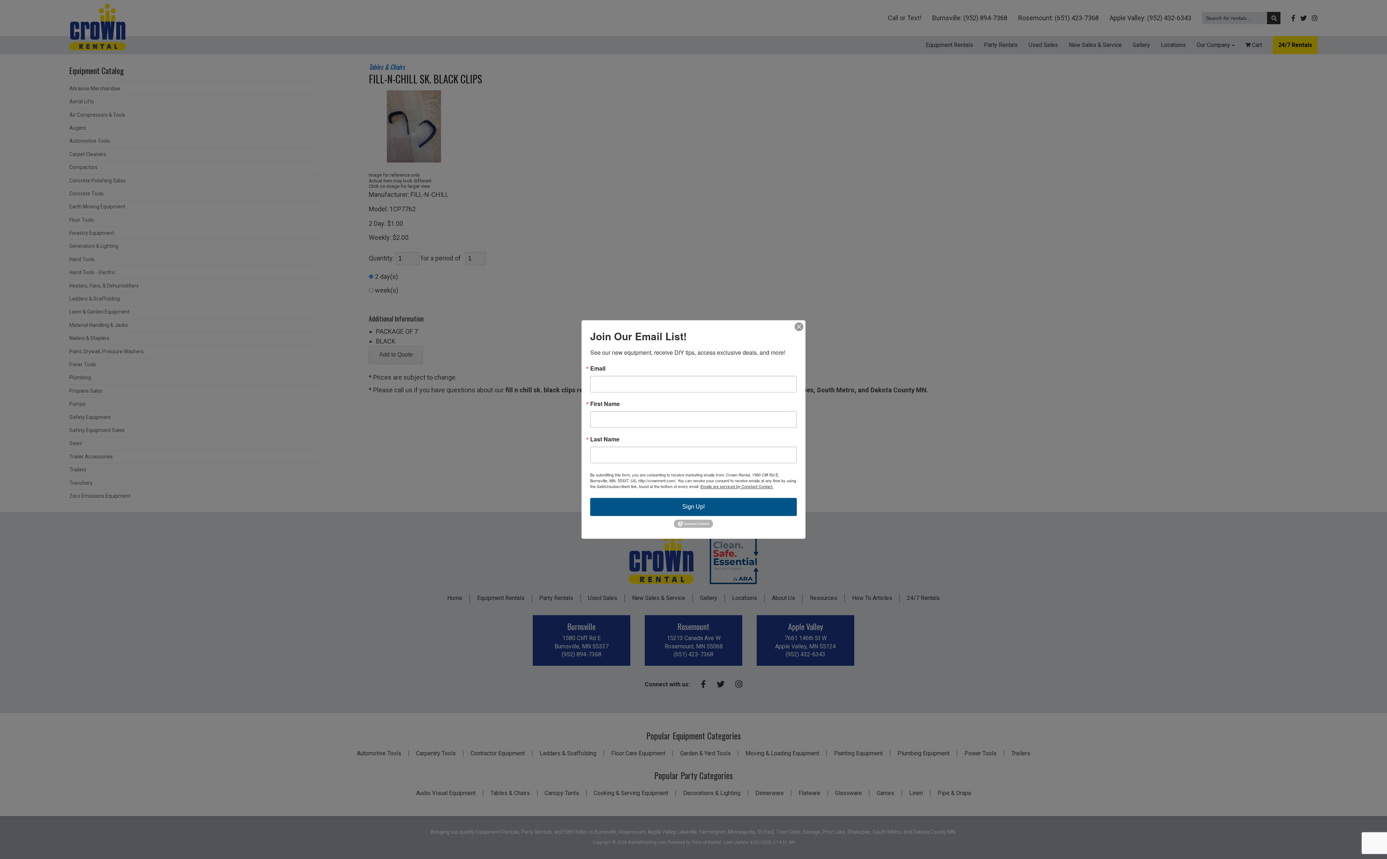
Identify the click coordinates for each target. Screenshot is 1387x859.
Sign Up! (693, 507)
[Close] (799, 326)
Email (597, 368)
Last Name (604, 439)
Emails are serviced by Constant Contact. (736, 486)
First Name (605, 404)
